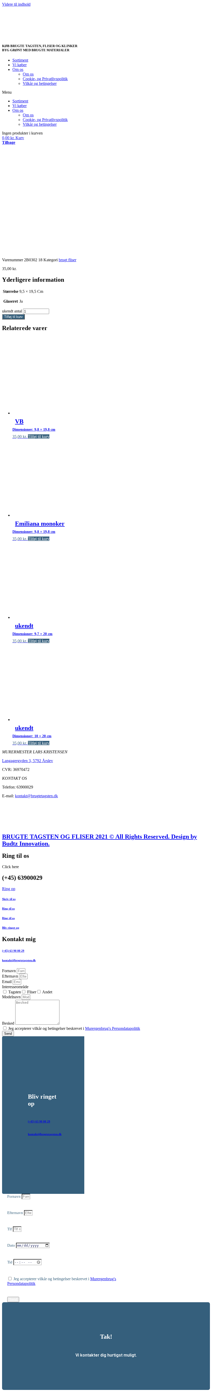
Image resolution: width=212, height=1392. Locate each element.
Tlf (10, 1229)
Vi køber (19, 65)
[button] (106, 92)
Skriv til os (9, 898)
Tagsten (14, 992)
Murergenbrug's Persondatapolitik (112, 1028)
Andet (47, 992)
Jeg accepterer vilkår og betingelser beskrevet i (74, 1028)
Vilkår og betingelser (40, 83)
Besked (8, 1023)
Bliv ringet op (10, 927)
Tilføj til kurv (13, 317)
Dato (11, 1245)
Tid (10, 1262)
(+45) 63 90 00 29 (13, 950)
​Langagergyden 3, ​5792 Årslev (27, 760)
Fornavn (9, 971)
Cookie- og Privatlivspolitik (45, 79)
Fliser (31, 992)
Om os (17, 69)
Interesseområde (15, 987)
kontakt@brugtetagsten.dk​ (19, 960)
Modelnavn (12, 997)
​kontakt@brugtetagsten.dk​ (45, 1134)
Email (7, 981)
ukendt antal (12, 311)
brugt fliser (67, 260)
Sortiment (20, 60)
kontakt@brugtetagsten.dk (36, 796)
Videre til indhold (16, 4)
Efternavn (10, 976)
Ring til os (8, 908)
